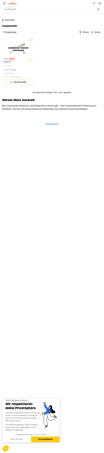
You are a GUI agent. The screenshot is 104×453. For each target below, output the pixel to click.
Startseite (10, 20)
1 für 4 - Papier (10, 70)
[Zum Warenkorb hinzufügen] (30, 60)
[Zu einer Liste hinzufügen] (31, 40)
